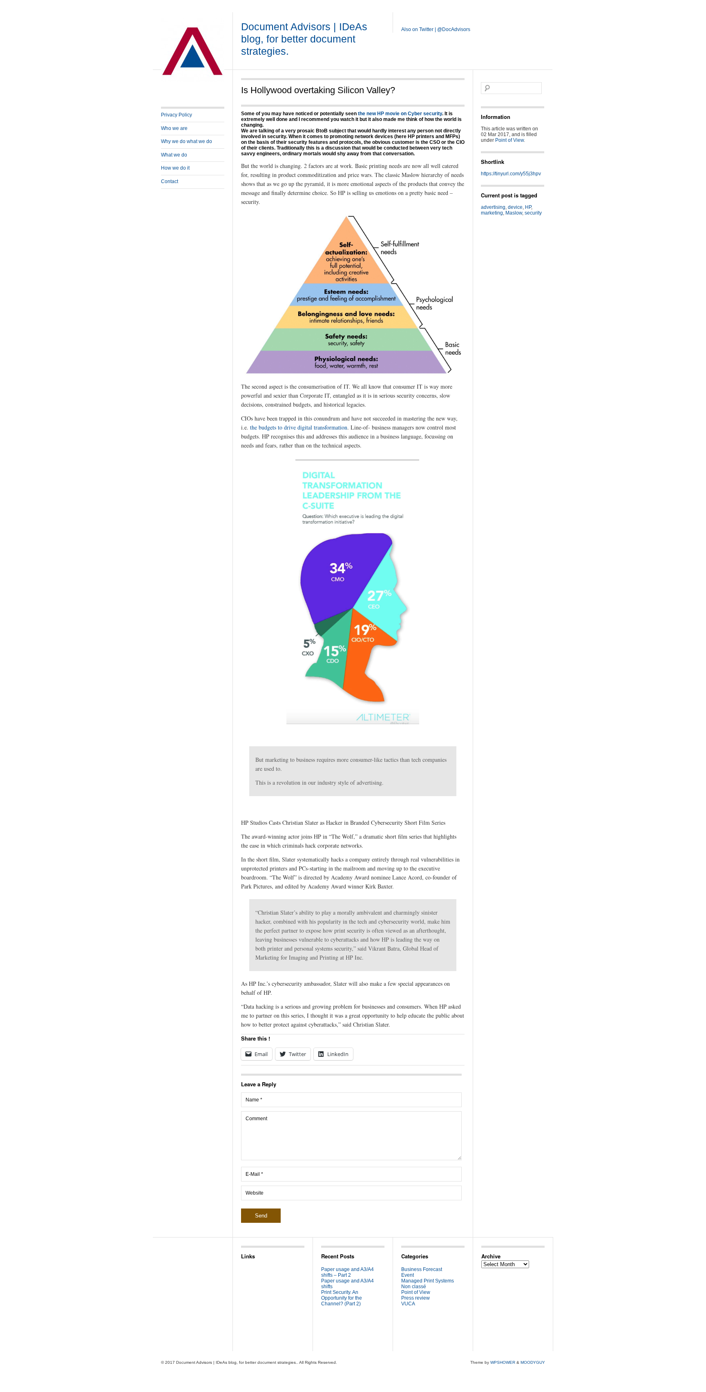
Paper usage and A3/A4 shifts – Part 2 (347, 1272)
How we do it (175, 168)
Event (407, 1275)
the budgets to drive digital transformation (298, 427)
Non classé (413, 1286)
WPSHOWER (502, 1362)
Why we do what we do (186, 141)
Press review (415, 1298)
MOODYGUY (533, 1362)
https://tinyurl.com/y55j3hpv (511, 174)
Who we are (174, 128)
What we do (174, 155)
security (533, 213)
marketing (492, 213)
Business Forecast (421, 1269)
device (515, 207)
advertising (493, 207)
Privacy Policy (176, 115)
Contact (169, 181)
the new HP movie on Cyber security (400, 113)
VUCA (408, 1304)
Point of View (509, 140)
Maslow (513, 213)
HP (528, 207)
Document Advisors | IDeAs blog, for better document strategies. (304, 39)
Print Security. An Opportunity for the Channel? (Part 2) (341, 1298)
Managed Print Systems (427, 1281)
